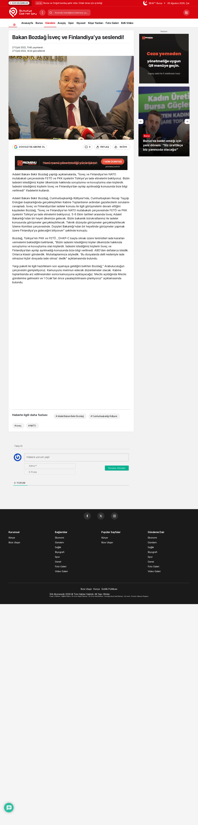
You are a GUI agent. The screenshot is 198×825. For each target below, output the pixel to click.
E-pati (51, 596)
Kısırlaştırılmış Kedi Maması (114, 596)
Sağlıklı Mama (66, 596)
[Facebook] (87, 516)
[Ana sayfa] (14, 24)
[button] (186, 12)
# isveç (18, 425)
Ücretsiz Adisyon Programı (139, 596)
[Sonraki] (187, 121)
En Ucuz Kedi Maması (96, 596)
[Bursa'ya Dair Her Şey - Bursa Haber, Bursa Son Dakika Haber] (23, 12)
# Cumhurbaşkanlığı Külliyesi (104, 416)
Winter (106, 594)
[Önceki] (140, 121)
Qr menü (127, 596)
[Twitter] (101, 516)
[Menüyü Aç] (42, 12)
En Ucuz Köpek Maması (80, 596)
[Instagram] (114, 516)
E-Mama (57, 596)
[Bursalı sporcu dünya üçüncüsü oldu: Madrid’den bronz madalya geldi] (163, 121)
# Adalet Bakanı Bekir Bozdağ (70, 416)
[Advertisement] (71, 310)
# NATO (32, 425)
